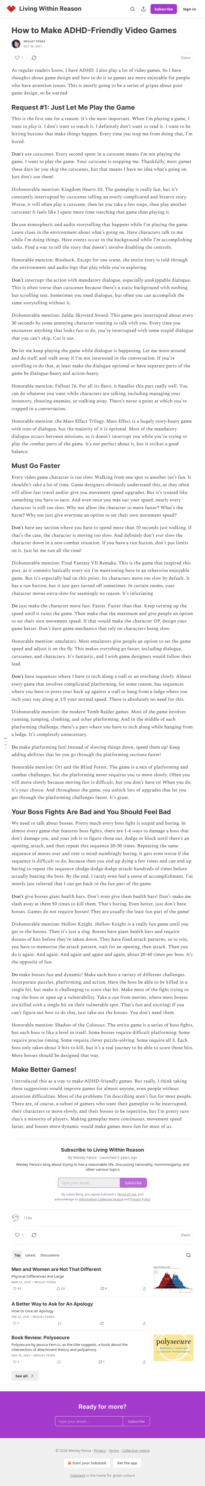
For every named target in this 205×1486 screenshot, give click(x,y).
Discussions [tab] (49, 1255)
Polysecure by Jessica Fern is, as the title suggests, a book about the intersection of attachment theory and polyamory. (70, 1347)
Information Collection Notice (101, 1199)
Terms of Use (126, 1194)
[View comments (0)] (59, 1323)
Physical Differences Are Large (38, 1276)
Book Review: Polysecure (41, 1337)
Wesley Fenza (34, 41)
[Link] (4, 107)
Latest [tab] (30, 1255)
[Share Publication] (143, 9)
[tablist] (37, 1255)
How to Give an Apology (33, 1310)
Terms (114, 1450)
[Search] (133, 9)
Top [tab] (17, 1255)
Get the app (127, 1463)
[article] (103, 1279)
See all (22, 1375)
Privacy (100, 1450)
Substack (77, 1475)
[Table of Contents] (5, 743)
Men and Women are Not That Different (56, 1269)
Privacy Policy (140, 1199)
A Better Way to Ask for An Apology (52, 1304)
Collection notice (136, 1450)
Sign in (189, 8)
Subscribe (163, 8)
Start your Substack (89, 1463)
